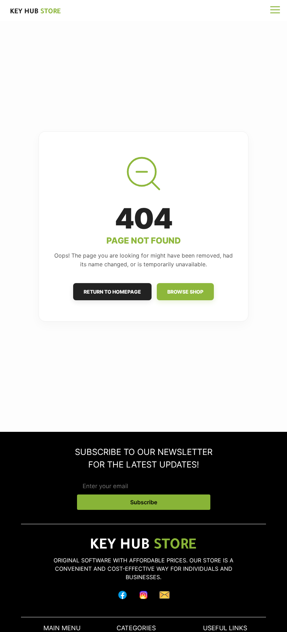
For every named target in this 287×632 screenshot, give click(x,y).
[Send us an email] (164, 596)
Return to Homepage (112, 292)
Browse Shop (185, 292)
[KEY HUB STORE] (32, 10)
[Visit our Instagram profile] (143, 596)
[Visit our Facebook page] (122, 596)
